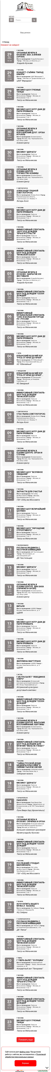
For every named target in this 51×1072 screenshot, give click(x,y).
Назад (6, 42)
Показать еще (25, 1039)
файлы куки (25, 1052)
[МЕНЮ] (11, 20)
